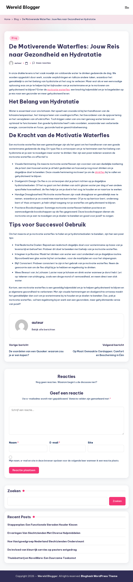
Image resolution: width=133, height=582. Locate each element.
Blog (14, 38)
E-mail (55, 442)
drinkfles (100, 172)
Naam (14, 442)
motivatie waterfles (58, 89)
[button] (43, 329)
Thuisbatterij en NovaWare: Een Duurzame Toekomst (41, 558)
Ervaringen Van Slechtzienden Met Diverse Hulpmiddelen (43, 533)
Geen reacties (43, 63)
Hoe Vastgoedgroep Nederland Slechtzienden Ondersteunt (45, 541)
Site (90, 442)
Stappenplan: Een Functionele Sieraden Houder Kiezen (42, 524)
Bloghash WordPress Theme (99, 576)
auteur (37, 322)
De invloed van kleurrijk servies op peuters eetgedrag (42, 549)
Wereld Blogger (23, 7)
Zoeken (14, 491)
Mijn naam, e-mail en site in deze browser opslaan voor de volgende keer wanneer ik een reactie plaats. (64, 460)
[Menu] (126, 7)
